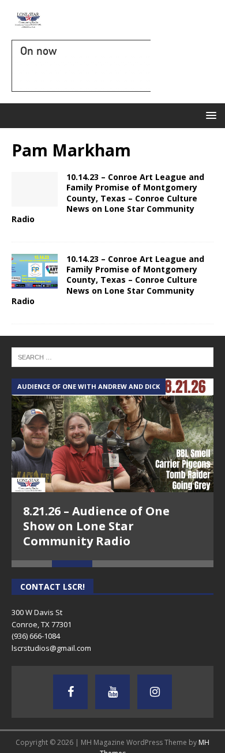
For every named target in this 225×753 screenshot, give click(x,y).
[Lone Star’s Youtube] (112, 692)
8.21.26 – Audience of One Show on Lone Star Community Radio (96, 526)
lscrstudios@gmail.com (51, 648)
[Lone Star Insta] (154, 692)
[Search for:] (112, 356)
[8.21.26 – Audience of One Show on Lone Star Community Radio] (112, 435)
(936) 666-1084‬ (36, 636)
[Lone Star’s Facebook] (70, 692)
